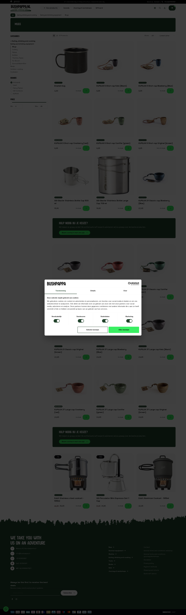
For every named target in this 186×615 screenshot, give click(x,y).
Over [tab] (125, 291)
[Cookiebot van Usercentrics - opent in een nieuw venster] (129, 283)
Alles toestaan (124, 330)
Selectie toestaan (92, 330)
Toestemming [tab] (61, 291)
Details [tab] (93, 291)
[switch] (81, 321)
